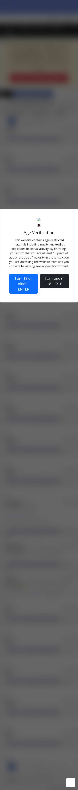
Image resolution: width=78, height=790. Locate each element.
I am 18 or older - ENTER (23, 284)
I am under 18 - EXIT (54, 281)
